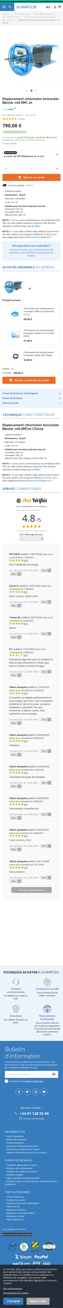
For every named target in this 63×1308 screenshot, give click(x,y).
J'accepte (13, 1301)
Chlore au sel (12, 1206)
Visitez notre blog (14, 1196)
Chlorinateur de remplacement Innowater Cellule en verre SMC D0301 (39, 333)
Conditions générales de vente (21, 1165)
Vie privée (30, 1229)
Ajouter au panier (31, 177)
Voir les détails (9, 143)
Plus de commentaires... (31, 889)
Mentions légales (14, 1174)
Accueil (5, 14)
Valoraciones (10, 403)
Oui (46, 570)
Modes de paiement (16, 1139)
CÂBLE (37, 226)
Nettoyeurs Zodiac (15, 1216)
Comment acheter (15, 1142)
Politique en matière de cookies (21, 1171)
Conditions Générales (33, 1081)
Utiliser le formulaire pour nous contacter (26, 1152)
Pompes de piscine (15, 1200)
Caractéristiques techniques (20, 393)
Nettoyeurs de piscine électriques (22, 1203)
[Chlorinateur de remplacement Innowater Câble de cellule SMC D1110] (15, 313)
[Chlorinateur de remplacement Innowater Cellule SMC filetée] (15, 356)
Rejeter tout (38, 1301)
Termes (38, 1229)
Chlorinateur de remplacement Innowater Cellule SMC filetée (39, 354)
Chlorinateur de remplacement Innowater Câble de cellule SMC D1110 (39, 311)
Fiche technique (12, 398)
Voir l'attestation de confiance (31, 506)
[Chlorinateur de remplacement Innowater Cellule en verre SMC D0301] (15, 335)
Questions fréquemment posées (22, 1146)
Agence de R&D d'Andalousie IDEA (23, 1178)
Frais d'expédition (15, 1136)
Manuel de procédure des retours (23, 1149)
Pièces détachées (21, 14)
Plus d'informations (12, 1288)
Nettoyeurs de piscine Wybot (20, 1213)
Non (16, 574)
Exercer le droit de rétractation (17, 1234)
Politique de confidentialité (19, 1168)
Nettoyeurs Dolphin (16, 1209)
